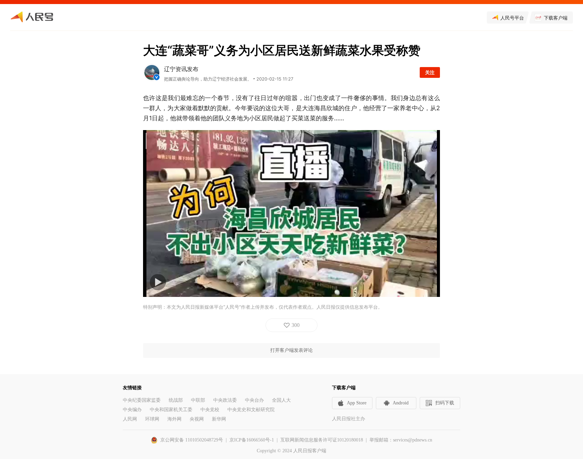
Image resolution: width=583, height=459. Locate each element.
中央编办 (132, 409)
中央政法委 (225, 400)
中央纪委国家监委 (142, 400)
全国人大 (281, 400)
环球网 (152, 419)
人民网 (130, 419)
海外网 (174, 419)
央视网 (197, 419)
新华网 (219, 419)
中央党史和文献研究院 (251, 409)
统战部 (176, 400)
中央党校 (209, 409)
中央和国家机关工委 (171, 409)
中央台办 (254, 400)
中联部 (198, 400)
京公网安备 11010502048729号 (191, 439)
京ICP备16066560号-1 (251, 439)
